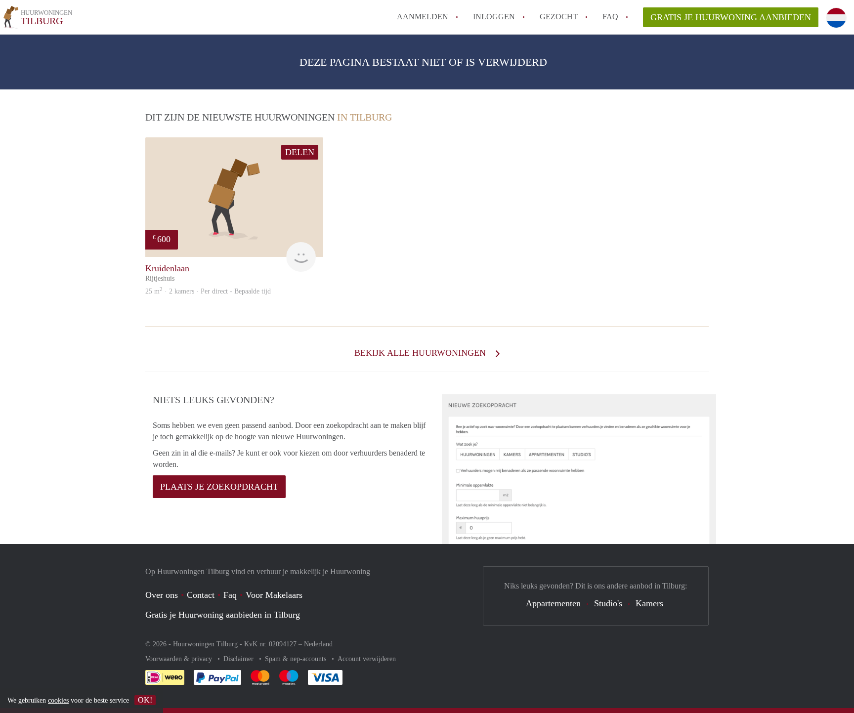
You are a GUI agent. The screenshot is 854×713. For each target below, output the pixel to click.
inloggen (494, 16)
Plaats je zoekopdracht (219, 487)
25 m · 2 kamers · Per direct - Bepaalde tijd (208, 291)
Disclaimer (239, 659)
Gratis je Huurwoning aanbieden (730, 17)
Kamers (649, 603)
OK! (145, 700)
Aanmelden (422, 16)
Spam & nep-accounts (296, 659)
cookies (58, 700)
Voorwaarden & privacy (179, 659)
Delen (299, 152)
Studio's (608, 603)
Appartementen (553, 603)
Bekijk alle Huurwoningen (421, 353)
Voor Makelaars (274, 595)
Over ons (161, 595)
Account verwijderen (367, 659)
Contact (200, 595)
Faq (230, 595)
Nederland (318, 644)
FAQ (610, 16)
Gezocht (559, 16)
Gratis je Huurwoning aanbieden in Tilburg (222, 615)
